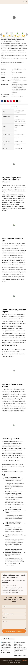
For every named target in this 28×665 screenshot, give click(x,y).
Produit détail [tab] (14, 106)
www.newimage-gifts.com (15, 660)
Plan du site (24, 660)
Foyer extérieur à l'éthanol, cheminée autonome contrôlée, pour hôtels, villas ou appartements (6, 651)
